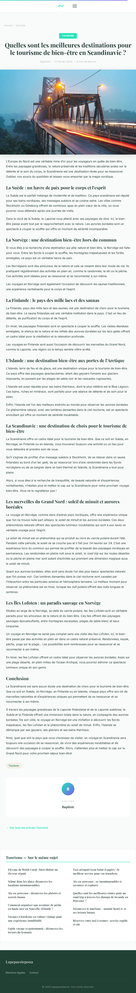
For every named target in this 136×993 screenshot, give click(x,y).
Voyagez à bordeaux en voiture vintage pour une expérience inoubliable (35, 918)
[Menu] (74, 6)
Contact (34, 972)
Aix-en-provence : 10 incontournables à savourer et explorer (97, 883)
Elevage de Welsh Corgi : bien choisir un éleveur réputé (33, 871)
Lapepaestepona (19, 961)
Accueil (8, 25)
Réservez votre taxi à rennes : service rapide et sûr (100, 922)
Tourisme (20, 25)
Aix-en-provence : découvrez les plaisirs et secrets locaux (34, 895)
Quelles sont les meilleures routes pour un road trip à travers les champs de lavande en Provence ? (100, 897)
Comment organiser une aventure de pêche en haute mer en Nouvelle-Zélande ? (34, 906)
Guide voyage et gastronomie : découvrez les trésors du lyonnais (35, 930)
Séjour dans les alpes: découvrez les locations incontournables (30, 883)
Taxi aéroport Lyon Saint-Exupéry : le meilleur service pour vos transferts (96, 871)
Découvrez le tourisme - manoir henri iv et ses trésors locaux (99, 910)
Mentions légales (15, 972)
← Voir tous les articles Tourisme (27, 827)
